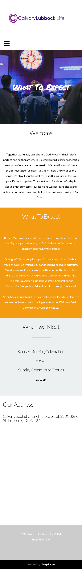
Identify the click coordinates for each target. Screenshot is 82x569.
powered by (41, 564)
